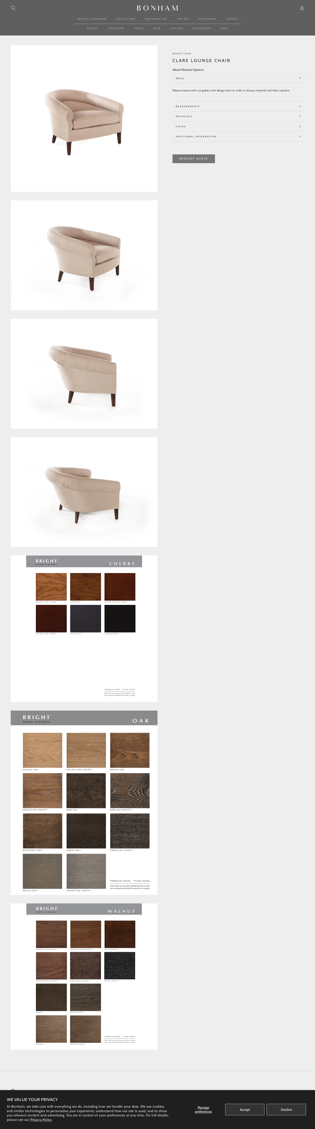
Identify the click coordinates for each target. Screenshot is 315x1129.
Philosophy (207, 19)
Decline (286, 1110)
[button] (13, 8)
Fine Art (183, 19)
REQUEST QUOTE (193, 158)
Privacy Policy (41, 1120)
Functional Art (156, 19)
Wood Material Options (188, 70)
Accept (245, 1110)
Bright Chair (181, 53)
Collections (126, 19)
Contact (232, 19)
